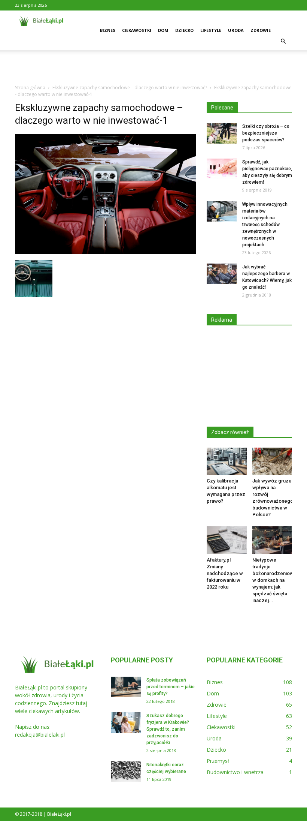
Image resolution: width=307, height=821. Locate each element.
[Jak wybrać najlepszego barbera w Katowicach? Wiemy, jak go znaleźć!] (222, 274)
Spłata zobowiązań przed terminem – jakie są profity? (170, 686)
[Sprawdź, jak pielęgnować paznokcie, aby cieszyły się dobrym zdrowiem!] (222, 169)
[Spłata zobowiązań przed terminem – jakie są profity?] (126, 687)
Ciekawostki (136, 30)
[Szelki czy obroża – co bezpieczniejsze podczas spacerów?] (222, 133)
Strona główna (30, 87)
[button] (283, 41)
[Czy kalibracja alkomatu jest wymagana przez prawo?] (227, 461)
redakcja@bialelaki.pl (40, 734)
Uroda (236, 30)
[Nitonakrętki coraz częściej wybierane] (126, 771)
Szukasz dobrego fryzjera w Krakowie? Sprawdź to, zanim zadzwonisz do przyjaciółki (167, 729)
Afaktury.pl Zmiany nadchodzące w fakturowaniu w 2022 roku (225, 573)
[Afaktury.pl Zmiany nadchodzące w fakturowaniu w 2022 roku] (227, 540)
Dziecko (184, 30)
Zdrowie (260, 30)
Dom (163, 30)
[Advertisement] (153, 66)
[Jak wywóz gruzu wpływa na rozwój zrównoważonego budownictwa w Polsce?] (272, 461)
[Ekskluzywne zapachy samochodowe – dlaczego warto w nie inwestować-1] (105, 252)
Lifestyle (210, 30)
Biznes (107, 30)
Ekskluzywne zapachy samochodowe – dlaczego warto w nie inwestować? (129, 87)
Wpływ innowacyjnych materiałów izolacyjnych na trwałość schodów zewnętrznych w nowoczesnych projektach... (265, 224)
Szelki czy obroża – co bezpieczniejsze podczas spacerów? (265, 133)
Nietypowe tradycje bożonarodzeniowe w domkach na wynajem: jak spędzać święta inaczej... (274, 580)
